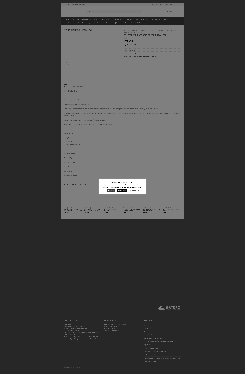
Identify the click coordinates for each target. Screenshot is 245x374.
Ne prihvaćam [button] (122, 190)
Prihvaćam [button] (111, 190)
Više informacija (134, 190)
